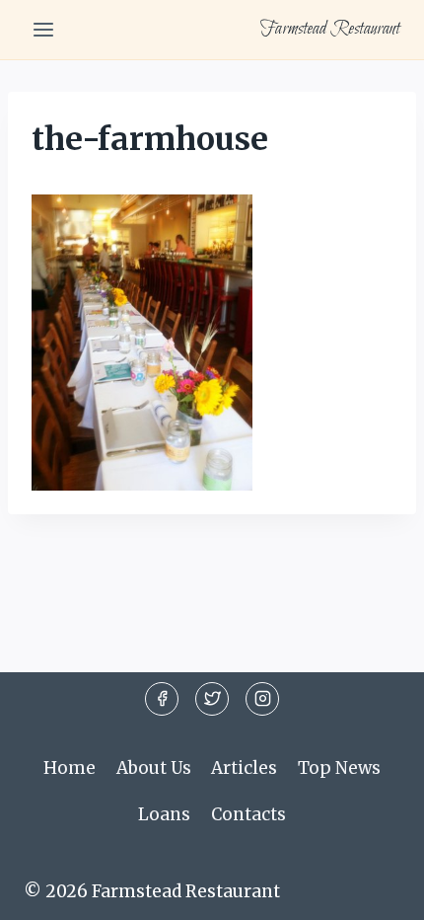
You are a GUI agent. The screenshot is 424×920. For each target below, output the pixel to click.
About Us (153, 768)
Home (69, 768)
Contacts (248, 814)
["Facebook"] (161, 699)
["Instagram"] (262, 699)
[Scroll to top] (374, 890)
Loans (164, 814)
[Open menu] (44, 29)
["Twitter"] (212, 699)
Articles (244, 768)
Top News (339, 768)
